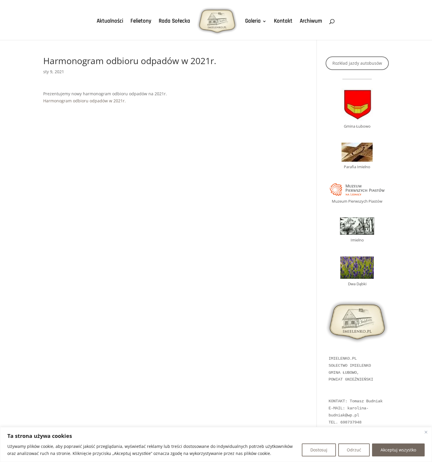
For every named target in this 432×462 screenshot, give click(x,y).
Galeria (253, 22)
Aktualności (110, 22)
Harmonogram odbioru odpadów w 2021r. (84, 101)
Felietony (140, 22)
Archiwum (311, 22)
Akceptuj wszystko (398, 450)
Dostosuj (318, 450)
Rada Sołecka (174, 22)
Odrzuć (354, 450)
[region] (216, 444)
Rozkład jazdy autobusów (357, 63)
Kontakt (283, 22)
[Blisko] (425, 432)
